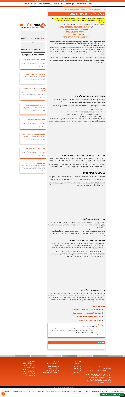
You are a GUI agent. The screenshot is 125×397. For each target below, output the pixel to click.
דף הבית (103, 10)
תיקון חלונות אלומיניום (58, 101)
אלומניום (39, 38)
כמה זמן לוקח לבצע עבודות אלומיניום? (90, 320)
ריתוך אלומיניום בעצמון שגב (35, 74)
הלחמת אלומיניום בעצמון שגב (35, 148)
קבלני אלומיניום (96, 10)
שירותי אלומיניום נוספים (45, 4)
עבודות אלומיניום (58, 4)
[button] (76, 309)
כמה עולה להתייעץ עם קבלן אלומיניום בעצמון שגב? (86, 309)
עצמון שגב (26, 55)
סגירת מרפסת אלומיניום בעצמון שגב (34, 90)
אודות (90, 4)
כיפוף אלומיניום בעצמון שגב (35, 105)
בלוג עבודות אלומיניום (30, 4)
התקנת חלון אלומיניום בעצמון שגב (33, 134)
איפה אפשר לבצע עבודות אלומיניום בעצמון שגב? (87, 313)
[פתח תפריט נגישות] (3, 394)
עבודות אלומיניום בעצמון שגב (35, 163)
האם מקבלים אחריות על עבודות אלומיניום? (89, 317)
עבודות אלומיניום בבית (73, 232)
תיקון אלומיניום (70, 4)
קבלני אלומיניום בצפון (85, 10)
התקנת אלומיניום (81, 4)
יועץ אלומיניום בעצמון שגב (36, 119)
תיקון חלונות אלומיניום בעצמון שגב (33, 59)
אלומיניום (39, 49)
